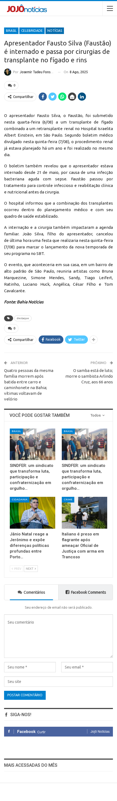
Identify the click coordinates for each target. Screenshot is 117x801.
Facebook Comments (88, 592)
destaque (23, 318)
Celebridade (32, 30)
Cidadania (19, 499)
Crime (68, 499)
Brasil (11, 30)
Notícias (54, 30)
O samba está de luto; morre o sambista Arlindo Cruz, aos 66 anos (89, 376)
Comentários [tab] (34, 592)
